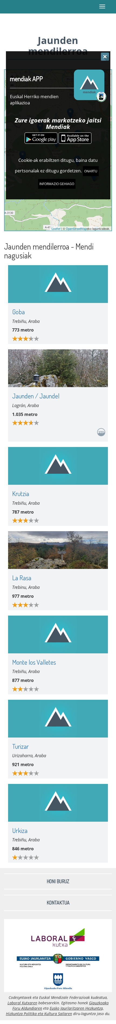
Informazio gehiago (56, 184)
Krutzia (20, 493)
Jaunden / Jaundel (35, 396)
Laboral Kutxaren (22, 1002)
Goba (18, 312)
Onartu (90, 171)
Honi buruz (58, 881)
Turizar (20, 746)
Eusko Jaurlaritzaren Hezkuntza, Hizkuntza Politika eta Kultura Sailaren (55, 1011)
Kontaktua (58, 903)
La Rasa (21, 578)
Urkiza (20, 830)
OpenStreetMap (76, 228)
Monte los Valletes (34, 662)
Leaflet (56, 228)
